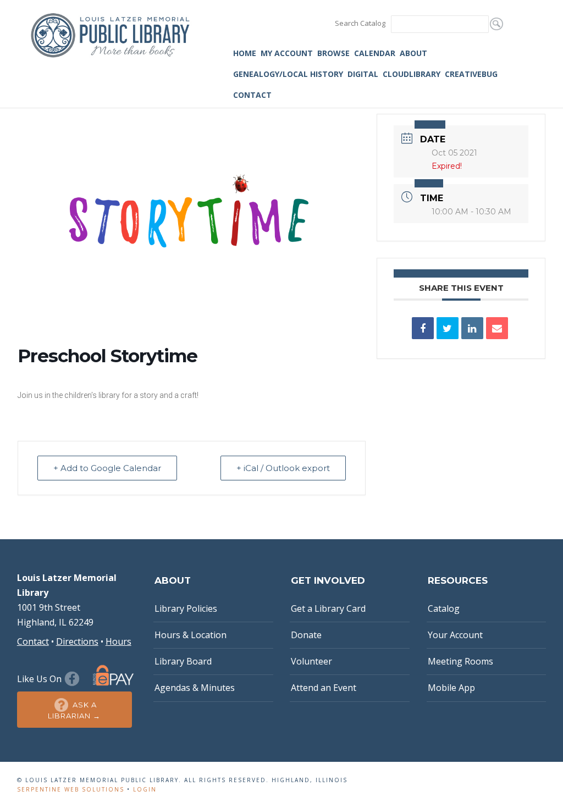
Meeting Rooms (460, 661)
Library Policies (185, 608)
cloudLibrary (411, 74)
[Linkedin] (472, 328)
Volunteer (311, 661)
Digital (362, 74)
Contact (252, 95)
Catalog (444, 608)
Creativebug (471, 74)
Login (145, 789)
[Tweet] (448, 328)
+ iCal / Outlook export (283, 468)
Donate (306, 635)
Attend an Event (323, 688)
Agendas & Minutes (194, 688)
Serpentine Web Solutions (70, 789)
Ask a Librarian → (74, 710)
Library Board (183, 661)
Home (244, 53)
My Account (287, 53)
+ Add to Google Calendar (107, 468)
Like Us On (40, 679)
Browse (333, 53)
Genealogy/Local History (288, 74)
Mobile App (451, 688)
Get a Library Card (328, 608)
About (413, 53)
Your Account (455, 635)
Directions (77, 641)
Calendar (374, 53)
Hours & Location (190, 635)
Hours (118, 641)
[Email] (497, 328)
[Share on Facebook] (423, 328)
